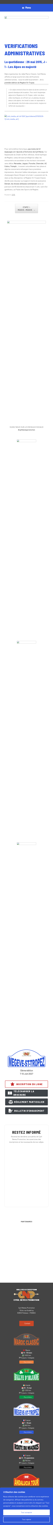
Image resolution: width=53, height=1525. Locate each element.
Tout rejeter (26, 1519)
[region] (26, 1506)
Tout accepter (26, 1512)
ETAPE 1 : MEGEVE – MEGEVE (26, 208)
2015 (13, 195)
